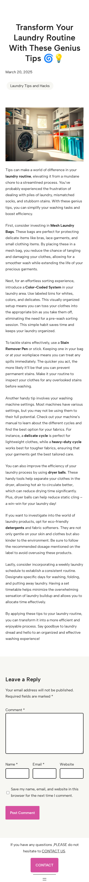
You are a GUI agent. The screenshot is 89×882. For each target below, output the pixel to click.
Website (67, 764)
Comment (15, 710)
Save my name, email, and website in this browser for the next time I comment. (45, 792)
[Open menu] (44, 879)
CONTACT (44, 865)
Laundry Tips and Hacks (30, 86)
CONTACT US (53, 851)
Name (11, 764)
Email (38, 764)
